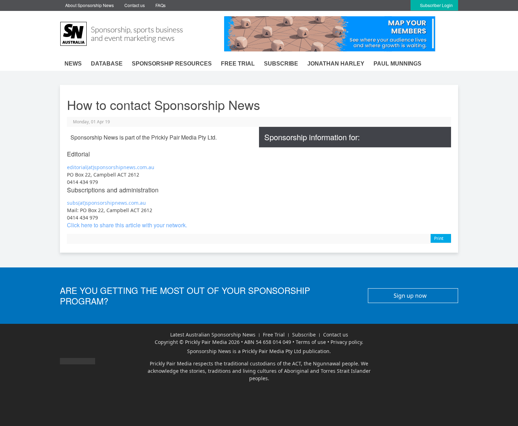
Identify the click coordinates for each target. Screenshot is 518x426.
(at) (82, 202)
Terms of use (311, 342)
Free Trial (274, 334)
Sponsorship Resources (172, 64)
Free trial (238, 64)
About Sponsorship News (89, 5)
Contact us (134, 5)
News (73, 64)
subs (72, 202)
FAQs (160, 5)
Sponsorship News (209, 351)
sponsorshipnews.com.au (116, 202)
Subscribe (281, 64)
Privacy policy (346, 342)
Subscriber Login (436, 5)
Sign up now (411, 296)
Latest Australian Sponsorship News (212, 334)
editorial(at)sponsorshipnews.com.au (110, 167)
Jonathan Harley (335, 64)
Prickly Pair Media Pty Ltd (271, 351)
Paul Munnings (397, 64)
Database (107, 64)
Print (439, 238)
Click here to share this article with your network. (127, 225)
